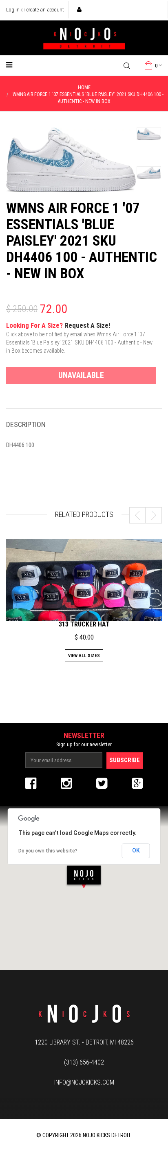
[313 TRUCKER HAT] (84, 597)
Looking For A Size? (79, 337)
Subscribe (124, 760)
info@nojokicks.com (84, 1082)
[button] (84, 876)
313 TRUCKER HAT (84, 624)
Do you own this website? (47, 851)
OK (136, 850)
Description (26, 424)
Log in (13, 10)
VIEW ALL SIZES (84, 655)
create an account (45, 10)
